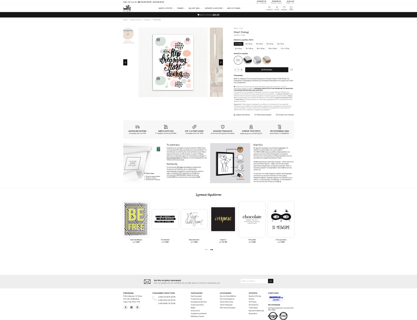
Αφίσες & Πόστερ (255, 296)
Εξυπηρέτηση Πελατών (199, 302)
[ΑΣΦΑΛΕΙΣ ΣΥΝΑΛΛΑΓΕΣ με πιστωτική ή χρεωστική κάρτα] (223, 127)
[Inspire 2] (223, 219)
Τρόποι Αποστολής (226, 302)
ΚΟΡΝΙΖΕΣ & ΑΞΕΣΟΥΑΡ (214, 8)
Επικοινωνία (195, 311)
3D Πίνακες (253, 302)
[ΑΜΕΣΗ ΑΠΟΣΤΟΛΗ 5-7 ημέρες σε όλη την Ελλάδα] (166, 127)
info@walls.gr (134, 299)
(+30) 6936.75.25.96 (166, 303)
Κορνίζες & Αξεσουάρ (256, 311)
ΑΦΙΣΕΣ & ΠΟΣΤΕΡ (165, 8)
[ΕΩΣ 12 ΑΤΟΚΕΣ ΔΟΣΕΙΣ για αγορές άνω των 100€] (194, 127)
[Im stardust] (165, 219)
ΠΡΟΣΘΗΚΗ (267, 70)
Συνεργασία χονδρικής (199, 313)
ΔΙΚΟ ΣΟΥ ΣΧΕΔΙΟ (233, 8)
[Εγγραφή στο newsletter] (270, 281)
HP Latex (180, 167)
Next (221, 62)
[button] (270, 8)
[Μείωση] (235, 69)
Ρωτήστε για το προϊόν (286, 115)
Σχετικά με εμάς (196, 296)
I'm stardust (165, 240)
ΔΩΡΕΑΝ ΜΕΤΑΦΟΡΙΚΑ (137, 131)
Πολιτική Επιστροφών (228, 308)
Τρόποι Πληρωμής (226, 305)
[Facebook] (125, 307)
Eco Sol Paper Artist (174, 158)
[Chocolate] (252, 219)
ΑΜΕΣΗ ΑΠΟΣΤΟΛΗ (166, 131)
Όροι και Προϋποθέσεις (228, 296)
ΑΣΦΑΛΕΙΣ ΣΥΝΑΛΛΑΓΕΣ (222, 131)
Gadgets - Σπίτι (290, 2)
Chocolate (252, 240)
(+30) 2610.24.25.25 (166, 300)
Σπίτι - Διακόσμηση (261, 2)
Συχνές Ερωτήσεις (197, 305)
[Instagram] (131, 307)
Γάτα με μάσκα (281, 240)
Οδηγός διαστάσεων (243, 115)
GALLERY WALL (194, 8)
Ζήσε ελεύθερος (136, 240)
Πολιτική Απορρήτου (227, 299)
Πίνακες (251, 299)
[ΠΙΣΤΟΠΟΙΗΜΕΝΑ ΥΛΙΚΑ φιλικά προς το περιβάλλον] (279, 127)
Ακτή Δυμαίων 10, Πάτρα (133, 296)
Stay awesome (194, 240)
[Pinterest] (137, 307)
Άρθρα (193, 308)
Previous (125, 62)
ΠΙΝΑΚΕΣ (180, 8)
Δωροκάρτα (253, 313)
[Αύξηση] (241, 69)
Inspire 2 (223, 240)
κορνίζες (282, 148)
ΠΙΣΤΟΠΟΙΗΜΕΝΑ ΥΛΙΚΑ (279, 131)
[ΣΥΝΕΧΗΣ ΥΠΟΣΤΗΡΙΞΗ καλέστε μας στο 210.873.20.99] (251, 127)
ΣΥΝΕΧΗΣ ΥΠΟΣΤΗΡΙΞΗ (251, 131)
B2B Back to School (197, 316)
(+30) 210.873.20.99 (166, 297)
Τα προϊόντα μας (196, 299)
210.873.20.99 (145, 2)
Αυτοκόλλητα (253, 305)
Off (215, 15)
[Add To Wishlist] (291, 69)
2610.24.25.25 (158, 2)
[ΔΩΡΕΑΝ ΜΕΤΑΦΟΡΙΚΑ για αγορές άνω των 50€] (137, 127)
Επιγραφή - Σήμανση (276, 2)
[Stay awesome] (194, 219)
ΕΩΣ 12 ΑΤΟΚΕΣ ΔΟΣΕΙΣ (194, 131)
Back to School (209, 15)
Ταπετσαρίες (253, 308)
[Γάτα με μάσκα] (281, 219)
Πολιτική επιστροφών (264, 115)
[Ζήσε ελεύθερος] (136, 219)
